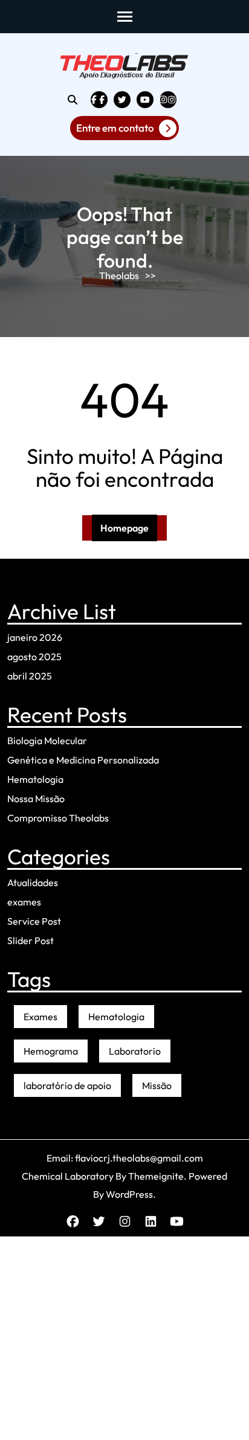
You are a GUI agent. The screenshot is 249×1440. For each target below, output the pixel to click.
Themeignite (156, 1176)
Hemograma (51, 1051)
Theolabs (119, 275)
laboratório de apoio (67, 1085)
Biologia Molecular (47, 740)
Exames (40, 1017)
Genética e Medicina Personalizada (83, 760)
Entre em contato (115, 127)
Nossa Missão (36, 798)
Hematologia (35, 779)
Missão (157, 1085)
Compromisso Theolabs (58, 818)
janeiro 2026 (34, 637)
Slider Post (30, 940)
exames (24, 902)
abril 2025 (29, 676)
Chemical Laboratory (68, 1176)
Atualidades (32, 882)
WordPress (129, 1194)
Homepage (124, 528)
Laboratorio (135, 1051)
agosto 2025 (34, 657)
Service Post (34, 921)
